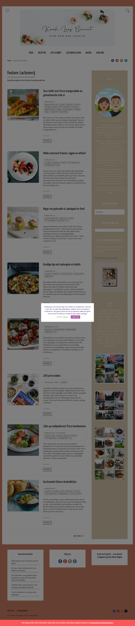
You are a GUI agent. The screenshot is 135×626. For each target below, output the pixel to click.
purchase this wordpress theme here (101, 623)
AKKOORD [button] (75, 317)
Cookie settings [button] (62, 317)
